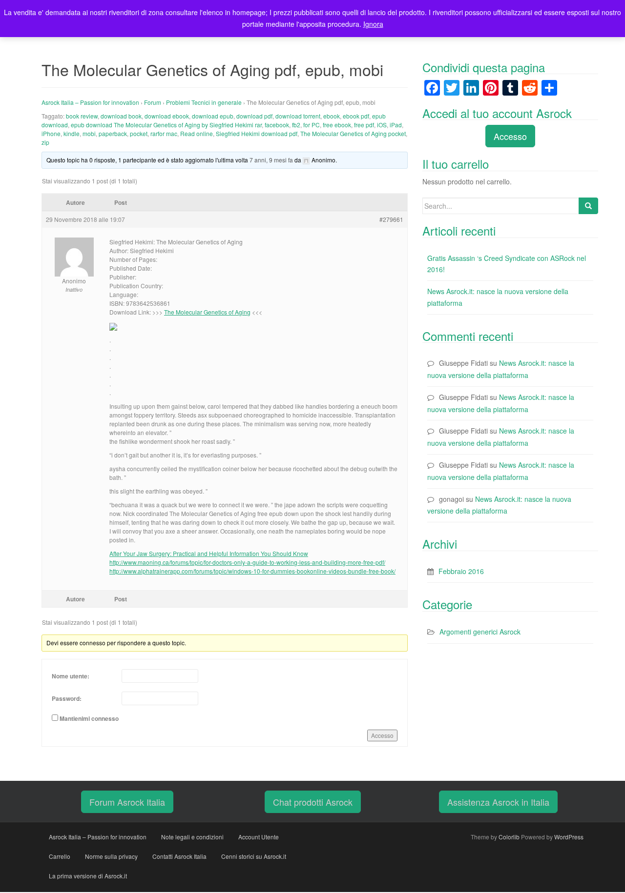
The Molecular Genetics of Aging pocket (353, 133)
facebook (277, 124)
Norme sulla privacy (111, 856)
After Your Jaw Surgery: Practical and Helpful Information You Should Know (208, 553)
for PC (311, 124)
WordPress (568, 837)
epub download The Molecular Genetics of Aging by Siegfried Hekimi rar (166, 124)
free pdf (364, 124)
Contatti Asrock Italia (179, 856)
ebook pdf (356, 116)
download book (121, 116)
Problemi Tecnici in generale (204, 102)
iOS (382, 124)
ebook (331, 116)
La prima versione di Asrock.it (88, 876)
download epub (212, 116)
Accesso (382, 735)
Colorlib (509, 837)
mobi (89, 133)
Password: (67, 698)
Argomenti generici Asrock (480, 631)
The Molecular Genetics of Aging (207, 312)
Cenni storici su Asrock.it (253, 856)
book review (82, 116)
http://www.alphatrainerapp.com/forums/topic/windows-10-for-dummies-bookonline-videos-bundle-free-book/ (252, 571)
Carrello (59, 856)
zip (45, 142)
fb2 (296, 124)
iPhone (51, 133)
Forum (152, 102)
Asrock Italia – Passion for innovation (90, 102)
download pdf (254, 116)
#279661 (391, 219)
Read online (196, 133)
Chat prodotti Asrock (313, 801)
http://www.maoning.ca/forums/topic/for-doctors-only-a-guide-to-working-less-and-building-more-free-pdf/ (247, 562)
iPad (396, 124)
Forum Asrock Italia (127, 801)
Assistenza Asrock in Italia (498, 801)
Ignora (373, 24)
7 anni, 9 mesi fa (271, 160)
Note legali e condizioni (192, 837)
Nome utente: (70, 676)
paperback (113, 133)
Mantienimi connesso (89, 718)
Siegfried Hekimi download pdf (256, 133)
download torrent (297, 116)
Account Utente (258, 837)
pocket (138, 133)
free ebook (337, 124)
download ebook (167, 116)
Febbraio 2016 (461, 571)
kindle (71, 133)
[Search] (588, 206)
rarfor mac (163, 133)
